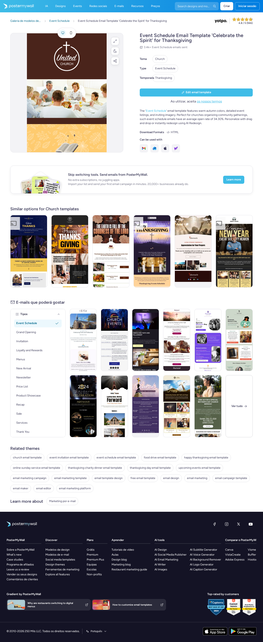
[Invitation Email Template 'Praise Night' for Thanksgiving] (176, 340)
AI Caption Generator (203, 569)
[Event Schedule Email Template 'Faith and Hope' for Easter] (176, 406)
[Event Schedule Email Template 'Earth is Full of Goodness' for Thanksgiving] (110, 251)
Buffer (252, 554)
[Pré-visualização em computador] (62, 33)
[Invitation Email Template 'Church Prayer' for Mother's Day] (207, 406)
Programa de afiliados (20, 564)
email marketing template (70, 478)
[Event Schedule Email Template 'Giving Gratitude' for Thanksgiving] (152, 251)
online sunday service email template (36, 468)
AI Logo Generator (201, 564)
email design (171, 478)
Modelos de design (57, 549)
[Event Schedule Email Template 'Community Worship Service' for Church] (114, 340)
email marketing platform (75, 488)
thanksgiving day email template (150, 468)
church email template (27, 457)
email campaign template (231, 478)
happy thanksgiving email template (206, 457)
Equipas (92, 564)
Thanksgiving (163, 78)
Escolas (92, 569)
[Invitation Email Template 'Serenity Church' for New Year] (234, 251)
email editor (43, 488)
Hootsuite (254, 559)
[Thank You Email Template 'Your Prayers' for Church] (193, 251)
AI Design (161, 549)
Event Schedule (165, 68)
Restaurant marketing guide (129, 569)
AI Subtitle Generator (203, 549)
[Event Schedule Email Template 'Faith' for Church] (145, 406)
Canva (229, 549)
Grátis (91, 549)
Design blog (119, 559)
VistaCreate (233, 554)
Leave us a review (18, 569)
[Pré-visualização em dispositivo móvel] (71, 33)
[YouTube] (251, 524)
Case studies (15, 559)
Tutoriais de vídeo (123, 549)
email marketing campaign (29, 478)
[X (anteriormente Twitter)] (238, 524)
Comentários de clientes (22, 579)
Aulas (115, 554)
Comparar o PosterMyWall (242, 540)
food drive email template (160, 457)
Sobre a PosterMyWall (21, 549)
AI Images (161, 569)
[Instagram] (227, 524)
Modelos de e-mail (57, 554)
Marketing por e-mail (62, 501)
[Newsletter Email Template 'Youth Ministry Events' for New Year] (114, 406)
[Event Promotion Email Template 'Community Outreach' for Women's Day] (207, 340)
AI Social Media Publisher (171, 554)
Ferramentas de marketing (62, 569)
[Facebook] (214, 524)
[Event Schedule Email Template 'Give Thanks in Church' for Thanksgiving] (28, 251)
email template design (109, 478)
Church (160, 59)
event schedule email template (116, 457)
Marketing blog (121, 564)
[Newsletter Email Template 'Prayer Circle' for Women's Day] (239, 340)
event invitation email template (69, 457)
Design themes (55, 564)
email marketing (197, 478)
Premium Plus (95, 559)
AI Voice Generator (202, 554)
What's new (14, 554)
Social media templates (60, 559)
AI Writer (160, 564)
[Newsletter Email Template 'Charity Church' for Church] (145, 340)
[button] (115, 41)
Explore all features (57, 574)
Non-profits (94, 574)
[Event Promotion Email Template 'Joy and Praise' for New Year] (83, 406)
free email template (142, 478)
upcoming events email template (199, 468)
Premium (92, 554)
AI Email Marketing (166, 559)
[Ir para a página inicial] (17, 6)
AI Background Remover (205, 559)
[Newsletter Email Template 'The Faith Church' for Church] (83, 340)
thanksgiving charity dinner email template (95, 468)
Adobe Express (235, 559)
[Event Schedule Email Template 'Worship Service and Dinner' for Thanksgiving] (69, 251)
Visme (252, 549)
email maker (20, 488)
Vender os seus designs (22, 574)
